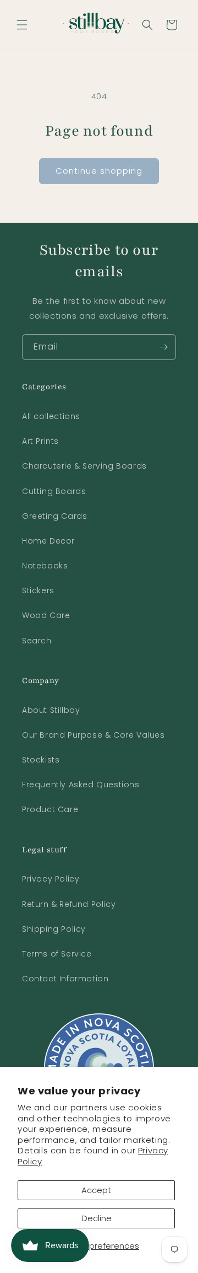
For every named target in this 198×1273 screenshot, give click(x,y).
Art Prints (40, 441)
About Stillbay (51, 710)
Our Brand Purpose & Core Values (93, 734)
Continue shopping (99, 170)
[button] (22, 25)
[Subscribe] (163, 347)
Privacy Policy (50, 878)
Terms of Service (57, 953)
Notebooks (45, 565)
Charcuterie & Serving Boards (84, 465)
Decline (96, 1218)
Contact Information (65, 978)
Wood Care (46, 615)
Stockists (40, 759)
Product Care (50, 809)
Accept (96, 1190)
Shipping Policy (54, 928)
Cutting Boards (54, 491)
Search (37, 640)
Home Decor (48, 540)
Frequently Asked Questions (81, 784)
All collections (51, 416)
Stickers (38, 590)
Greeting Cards (54, 516)
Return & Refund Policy (69, 904)
